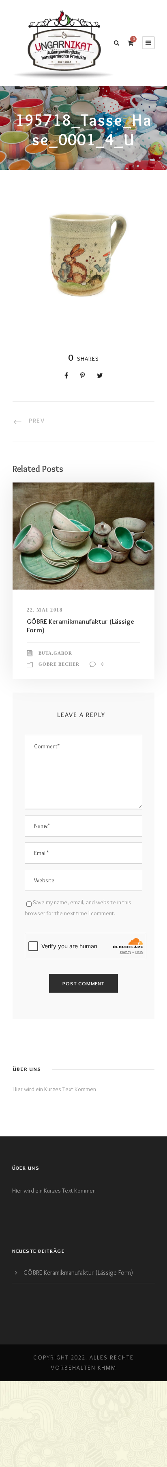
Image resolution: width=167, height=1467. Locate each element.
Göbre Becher (59, 664)
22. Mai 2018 (44, 610)
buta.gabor (55, 653)
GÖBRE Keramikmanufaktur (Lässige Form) (78, 1272)
